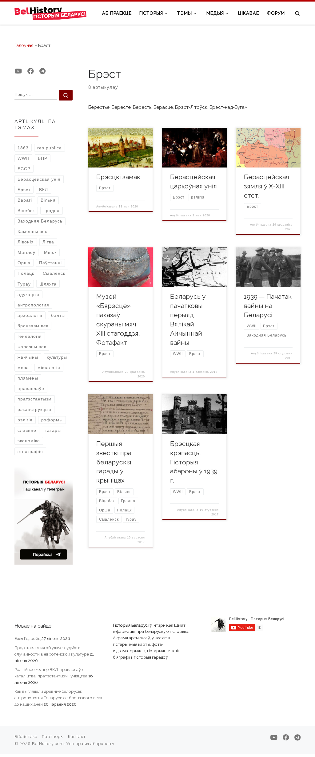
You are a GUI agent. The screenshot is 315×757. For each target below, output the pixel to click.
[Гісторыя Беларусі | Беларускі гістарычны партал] (50, 12)
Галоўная (23, 45)
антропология (33, 304)
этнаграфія (30, 451)
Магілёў (26, 252)
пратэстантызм (35, 398)
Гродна (51, 210)
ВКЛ (43, 189)
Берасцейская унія (39, 179)
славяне (27, 430)
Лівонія (26, 241)
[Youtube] (18, 71)
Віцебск (26, 210)
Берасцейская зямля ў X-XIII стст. (266, 186)
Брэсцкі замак (118, 177)
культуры (57, 357)
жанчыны (28, 357)
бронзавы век (33, 325)
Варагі (25, 200)
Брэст (24, 189)
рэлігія (25, 419)
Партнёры (53, 736)
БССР (24, 168)
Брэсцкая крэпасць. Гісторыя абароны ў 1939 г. (193, 462)
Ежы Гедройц (27, 638)
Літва (48, 241)
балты (58, 315)
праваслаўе (31, 388)
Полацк (26, 273)
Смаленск (54, 273)
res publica (49, 147)
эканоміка (29, 440)
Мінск (50, 252)
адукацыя (28, 294)
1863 (23, 147)
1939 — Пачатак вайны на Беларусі (268, 306)
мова (23, 367)
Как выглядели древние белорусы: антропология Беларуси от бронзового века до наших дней (58, 698)
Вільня (48, 200)
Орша (24, 262)
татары (53, 430)
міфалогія (49, 367)
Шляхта (48, 284)
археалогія (30, 315)
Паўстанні (50, 262)
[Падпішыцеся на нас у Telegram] (42, 71)
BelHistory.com (48, 743)
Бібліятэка (26, 736)
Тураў (24, 284)
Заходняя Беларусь (40, 221)
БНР (42, 158)
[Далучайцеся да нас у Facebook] (30, 71)
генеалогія (30, 336)
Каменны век (32, 231)
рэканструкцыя (34, 409)
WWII (23, 158)
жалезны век (32, 346)
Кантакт (77, 736)
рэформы (52, 419)
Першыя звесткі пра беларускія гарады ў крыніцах (113, 462)
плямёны (28, 378)
